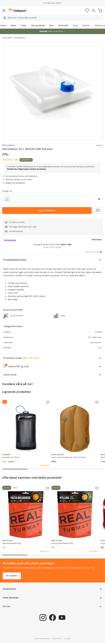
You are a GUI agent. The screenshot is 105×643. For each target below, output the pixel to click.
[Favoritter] (87, 10)
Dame (13, 25)
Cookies (67, 638)
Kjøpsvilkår (57, 638)
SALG (75, 25)
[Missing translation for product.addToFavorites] (98, 210)
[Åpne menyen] (4, 10)
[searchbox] (55, 18)
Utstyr (24, 25)
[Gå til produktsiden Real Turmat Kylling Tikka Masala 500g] (74, 514)
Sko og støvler (38, 25)
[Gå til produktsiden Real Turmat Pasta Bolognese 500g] (25, 514)
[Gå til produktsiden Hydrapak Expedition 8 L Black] (25, 428)
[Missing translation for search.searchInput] (4, 18)
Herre (3, 25)
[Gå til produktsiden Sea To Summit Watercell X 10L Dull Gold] (74, 428)
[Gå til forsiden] (17, 11)
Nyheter (86, 25)
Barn (51, 25)
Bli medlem (12, 575)
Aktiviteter (63, 25)
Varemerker (7, 38)
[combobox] (52, 18)
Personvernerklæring (42, 638)
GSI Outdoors (20, 38)
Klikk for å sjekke (52, 247)
